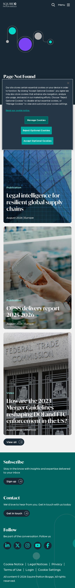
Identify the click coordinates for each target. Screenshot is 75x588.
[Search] (53, 4)
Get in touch (14, 513)
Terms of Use (12, 569)
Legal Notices (37, 564)
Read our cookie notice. (18, 110)
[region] (37, 114)
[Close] (68, 83)
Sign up (11, 481)
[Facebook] (48, 545)
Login (30, 569)
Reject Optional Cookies (36, 130)
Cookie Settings (49, 569)
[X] (17, 545)
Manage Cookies (36, 120)
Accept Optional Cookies (37, 140)
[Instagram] (27, 545)
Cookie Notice (13, 564)
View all (11, 442)
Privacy (57, 564)
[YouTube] (38, 545)
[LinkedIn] (7, 545)
